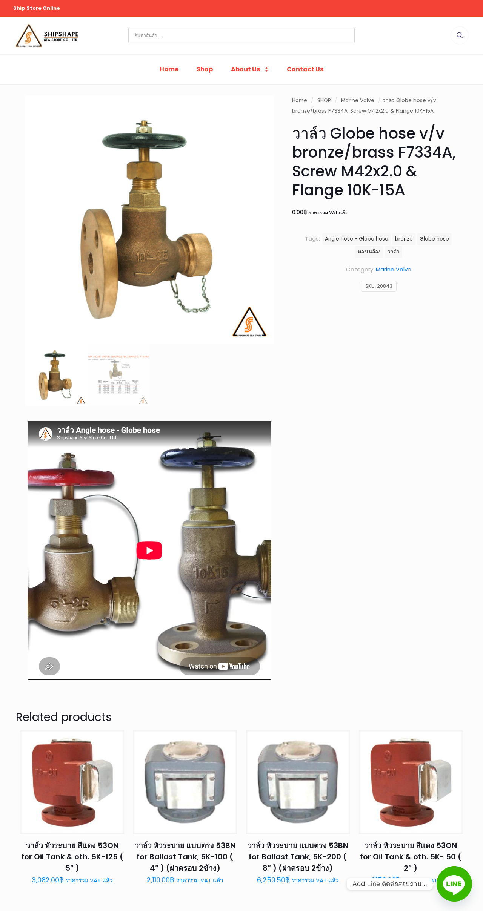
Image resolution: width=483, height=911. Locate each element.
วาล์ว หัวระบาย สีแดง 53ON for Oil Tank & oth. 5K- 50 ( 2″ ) (410, 856)
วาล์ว (394, 251)
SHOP (324, 100)
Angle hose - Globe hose (356, 238)
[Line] (454, 884)
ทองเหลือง (369, 251)
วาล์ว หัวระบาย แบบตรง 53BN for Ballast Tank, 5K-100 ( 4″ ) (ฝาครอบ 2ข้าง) (185, 856)
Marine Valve (357, 100)
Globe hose (434, 238)
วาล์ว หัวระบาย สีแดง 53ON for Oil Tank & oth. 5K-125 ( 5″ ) (72, 856)
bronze (404, 238)
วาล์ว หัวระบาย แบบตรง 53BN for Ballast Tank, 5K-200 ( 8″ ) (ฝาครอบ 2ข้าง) (298, 856)
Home (299, 100)
